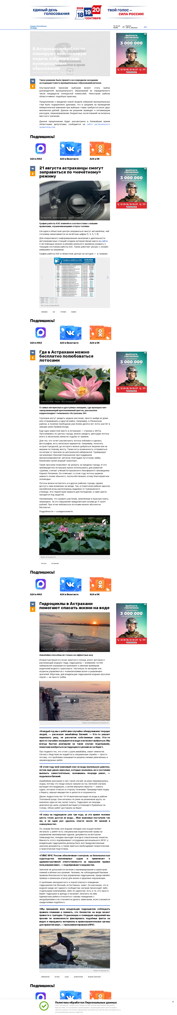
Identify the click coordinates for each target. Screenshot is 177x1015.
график (73, 312)
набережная (45, 977)
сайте (104, 241)
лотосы (43, 563)
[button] (107, 277)
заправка (44, 312)
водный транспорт (94, 977)
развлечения (78, 977)
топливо (63, 312)
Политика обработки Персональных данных (86, 1002)
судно (67, 977)
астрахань (55, 563)
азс (54, 312)
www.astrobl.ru (70, 73)
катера (57, 977)
